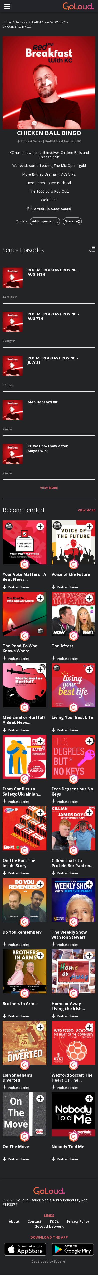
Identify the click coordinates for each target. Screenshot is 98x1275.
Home (7, 22)
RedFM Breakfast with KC (48, 22)
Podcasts (21, 22)
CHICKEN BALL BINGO (17, 26)
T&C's (54, 1221)
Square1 (60, 1261)
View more (49, 487)
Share (69, 220)
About (14, 1221)
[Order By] (92, 248)
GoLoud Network (49, 1226)
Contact (34, 1221)
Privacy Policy (78, 1221)
